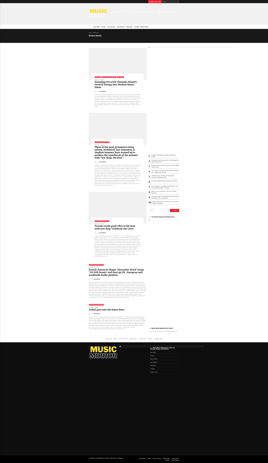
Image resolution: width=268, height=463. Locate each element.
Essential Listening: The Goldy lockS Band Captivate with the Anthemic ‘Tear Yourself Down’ (164, 197)
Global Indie (129, 26)
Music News (97, 26)
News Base (113, 458)
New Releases (120, 26)
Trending (136, 26)
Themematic (120, 458)
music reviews (120, 77)
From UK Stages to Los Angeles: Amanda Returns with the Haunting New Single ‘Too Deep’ (164, 186)
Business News (144, 26)
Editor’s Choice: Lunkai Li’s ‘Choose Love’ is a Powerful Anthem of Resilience (165, 202)
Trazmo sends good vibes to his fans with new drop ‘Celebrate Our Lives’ (115, 227)
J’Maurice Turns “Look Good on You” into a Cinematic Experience (163, 192)
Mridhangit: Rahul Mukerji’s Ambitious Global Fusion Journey (121, 12)
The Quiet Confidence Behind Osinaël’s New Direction (164, 181)
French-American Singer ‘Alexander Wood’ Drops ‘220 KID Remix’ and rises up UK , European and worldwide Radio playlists (116, 272)
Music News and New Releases (109, 77)
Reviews (104, 26)
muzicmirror (103, 91)
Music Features (112, 26)
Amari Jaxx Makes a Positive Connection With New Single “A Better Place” (167, 13)
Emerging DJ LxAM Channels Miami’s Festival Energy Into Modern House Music (143, 13)
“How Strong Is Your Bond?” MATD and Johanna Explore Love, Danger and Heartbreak (164, 171)
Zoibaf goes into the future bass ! (107, 309)
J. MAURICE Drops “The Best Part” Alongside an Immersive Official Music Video (162, 176)
